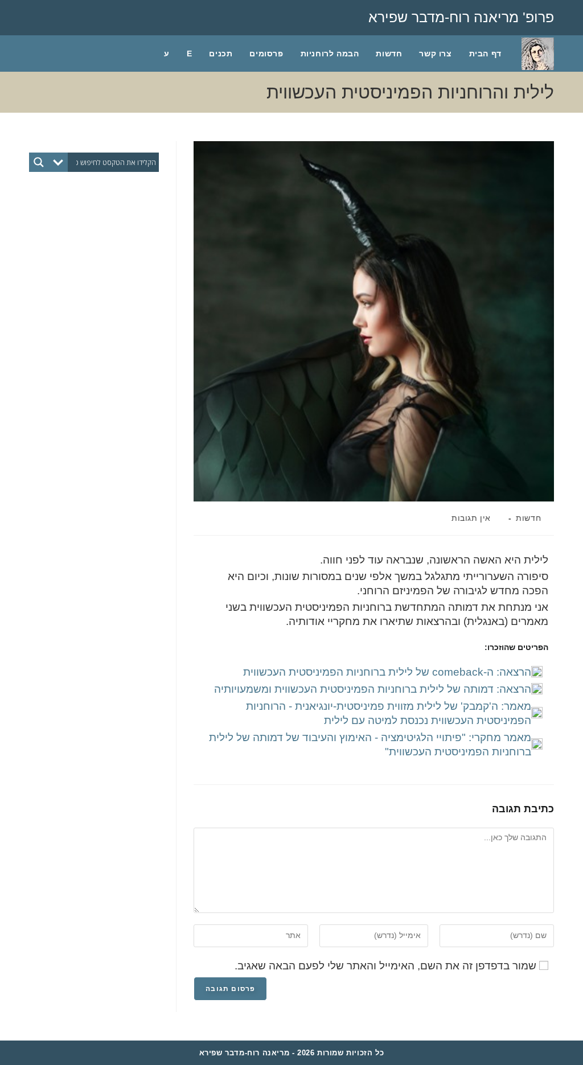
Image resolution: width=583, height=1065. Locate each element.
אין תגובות (471, 518)
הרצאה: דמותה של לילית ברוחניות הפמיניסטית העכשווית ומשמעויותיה (372, 689)
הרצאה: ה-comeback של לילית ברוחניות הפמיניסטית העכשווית (387, 672)
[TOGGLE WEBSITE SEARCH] (143, 53)
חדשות (528, 518)
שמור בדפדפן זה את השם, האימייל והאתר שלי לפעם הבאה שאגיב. (385, 966)
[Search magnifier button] (38, 162)
